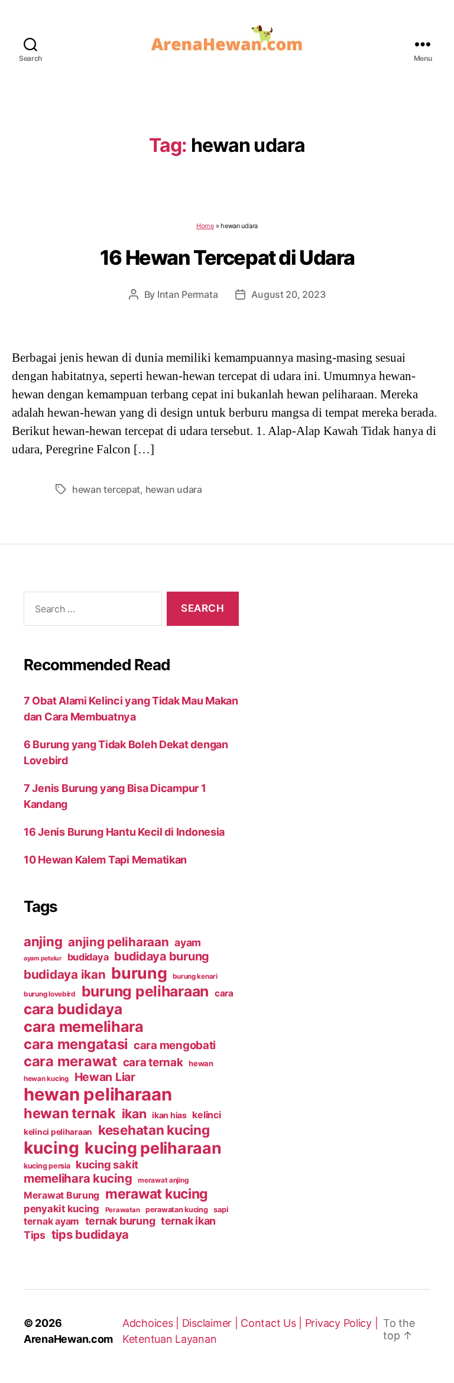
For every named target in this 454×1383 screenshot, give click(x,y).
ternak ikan (188, 1221)
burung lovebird (50, 994)
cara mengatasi (76, 1044)
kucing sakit (107, 1164)
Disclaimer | (211, 1323)
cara (224, 993)
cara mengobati (175, 1044)
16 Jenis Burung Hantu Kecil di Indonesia (124, 832)
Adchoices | (152, 1323)
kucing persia (47, 1165)
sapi (220, 1209)
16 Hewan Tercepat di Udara (227, 257)
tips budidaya (90, 1234)
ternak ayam (51, 1221)
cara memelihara (84, 1026)
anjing (43, 941)
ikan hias (169, 1115)
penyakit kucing (61, 1209)
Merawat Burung (61, 1195)
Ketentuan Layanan (169, 1339)
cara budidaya (73, 1009)
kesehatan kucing (154, 1130)
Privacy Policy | (341, 1323)
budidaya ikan (65, 974)
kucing (51, 1148)
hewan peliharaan (98, 1094)
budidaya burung (161, 956)
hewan (201, 1063)
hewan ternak (70, 1113)
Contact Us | (273, 1323)
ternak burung (120, 1221)
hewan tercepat (106, 489)
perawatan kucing (176, 1209)
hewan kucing (46, 1078)
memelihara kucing (78, 1178)
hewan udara (173, 489)
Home (205, 226)
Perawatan (122, 1210)
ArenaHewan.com (68, 1339)
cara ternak (153, 1062)
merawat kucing (156, 1194)
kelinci (206, 1115)
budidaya (88, 957)
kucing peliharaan (153, 1147)
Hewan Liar (104, 1077)
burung (139, 972)
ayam (187, 942)
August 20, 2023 (288, 294)
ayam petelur (42, 958)
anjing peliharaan (118, 941)
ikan (134, 1113)
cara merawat (70, 1061)
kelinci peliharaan (58, 1132)
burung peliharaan (145, 991)
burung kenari (195, 976)
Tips (35, 1235)
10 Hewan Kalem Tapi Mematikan (105, 859)
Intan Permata (187, 294)
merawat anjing (163, 1180)
